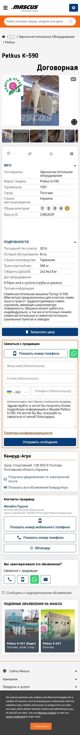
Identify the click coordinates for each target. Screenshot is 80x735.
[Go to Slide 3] (38, 136)
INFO (7, 165)
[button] (40, 100)
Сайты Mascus (19, 671)
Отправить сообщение (40, 442)
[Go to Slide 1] (7, 136)
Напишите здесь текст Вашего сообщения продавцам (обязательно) (40, 401)
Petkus (10, 42)
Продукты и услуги (16, 687)
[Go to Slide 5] (70, 136)
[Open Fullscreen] (74, 122)
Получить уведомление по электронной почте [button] (38, 479)
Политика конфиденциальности (28, 433)
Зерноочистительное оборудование (47, 36)
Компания (10, 679)
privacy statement (15, 716)
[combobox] (7, 392)
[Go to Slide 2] (21, 136)
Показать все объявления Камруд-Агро (38, 487)
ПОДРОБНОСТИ (16, 242)
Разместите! (73, 8)
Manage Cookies (47, 712)
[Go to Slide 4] (55, 136)
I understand (41, 726)
